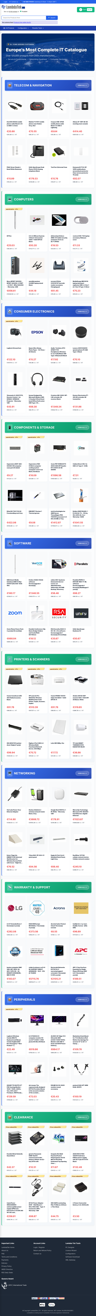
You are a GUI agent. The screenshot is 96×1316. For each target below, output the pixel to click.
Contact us (37, 1254)
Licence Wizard (71, 1250)
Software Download (73, 1257)
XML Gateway (70, 1260)
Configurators (70, 1254)
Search (52, 18)
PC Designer (70, 1247)
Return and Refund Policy (42, 1250)
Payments (5, 1260)
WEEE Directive (7, 1269)
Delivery (4, 1263)
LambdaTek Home (8, 1247)
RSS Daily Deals (7, 1272)
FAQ (3, 1254)
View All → (82, 85)
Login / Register (39, 1247)
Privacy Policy (7, 1266)
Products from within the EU (22, 22)
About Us (5, 1250)
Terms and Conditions (9, 1257)
